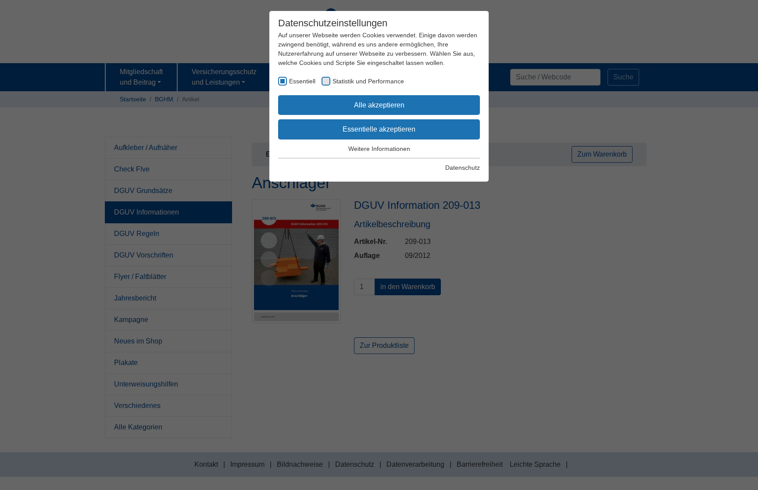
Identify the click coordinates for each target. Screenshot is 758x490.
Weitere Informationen (379, 148)
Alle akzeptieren (379, 105)
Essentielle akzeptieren (379, 129)
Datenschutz (462, 167)
